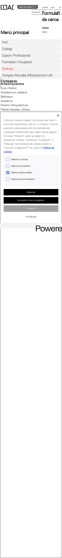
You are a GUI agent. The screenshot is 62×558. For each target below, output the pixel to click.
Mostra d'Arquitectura (14, 105)
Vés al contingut (27, 7)
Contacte (36, 12)
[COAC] (16, 13)
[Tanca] (58, 115)
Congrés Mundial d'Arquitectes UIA (27, 75)
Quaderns (7, 101)
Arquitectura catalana (14, 92)
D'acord (31, 208)
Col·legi (7, 49)
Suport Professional (16, 55)
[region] (31, 335)
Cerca (45, 28)
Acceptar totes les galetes (31, 200)
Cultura (7, 69)
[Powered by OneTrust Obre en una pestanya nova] (47, 226)
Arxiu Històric (9, 88)
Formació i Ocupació (17, 62)
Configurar (31, 216)
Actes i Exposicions (12, 84)
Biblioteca (7, 96)
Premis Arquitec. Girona (15, 109)
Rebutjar (31, 192)
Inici (5, 42)
